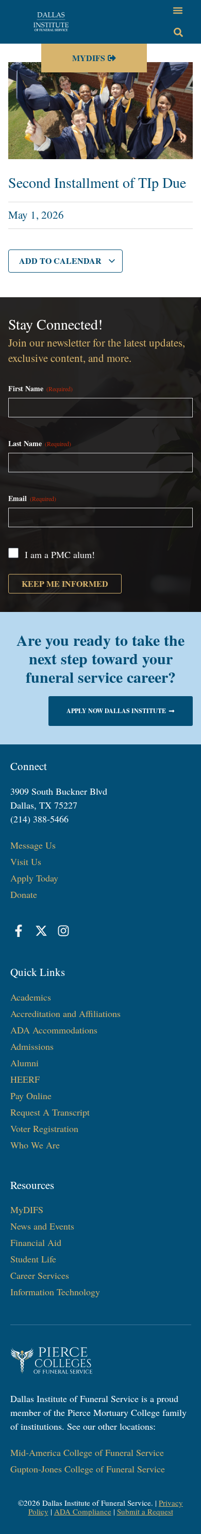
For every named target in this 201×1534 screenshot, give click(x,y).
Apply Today (34, 878)
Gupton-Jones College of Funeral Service (87, 1469)
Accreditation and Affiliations (65, 1013)
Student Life (33, 1259)
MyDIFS (26, 1209)
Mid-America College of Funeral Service (87, 1452)
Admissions (32, 1046)
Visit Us (25, 861)
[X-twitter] (41, 930)
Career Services (39, 1275)
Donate (23, 894)
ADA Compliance (82, 1511)
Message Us (33, 845)
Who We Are (35, 1145)
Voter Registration (44, 1128)
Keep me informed (65, 583)
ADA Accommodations (53, 1030)
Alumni (24, 1063)
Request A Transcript (50, 1112)
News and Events (42, 1226)
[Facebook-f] (19, 930)
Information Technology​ (55, 1292)
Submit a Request (145, 1511)
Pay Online (31, 1095)
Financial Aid (35, 1242)
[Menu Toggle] (178, 10)
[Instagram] (64, 930)
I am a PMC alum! (60, 554)
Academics (30, 997)
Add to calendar (61, 260)
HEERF (25, 1079)
